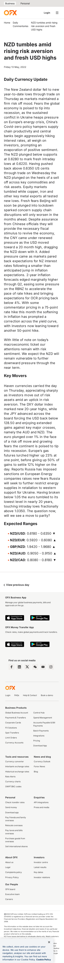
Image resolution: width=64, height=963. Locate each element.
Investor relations (42, 877)
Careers (9, 899)
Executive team (12, 894)
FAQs (16, 695)
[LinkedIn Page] (19, 667)
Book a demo (47, 695)
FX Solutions (11, 727)
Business (10, 3)
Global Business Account (16, 712)
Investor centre (41, 862)
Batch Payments (41, 730)
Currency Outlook (42, 761)
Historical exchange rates (17, 771)
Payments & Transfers (15, 717)
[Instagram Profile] (51, 667)
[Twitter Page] (27, 667)
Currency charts (13, 781)
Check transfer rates (14, 802)
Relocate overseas (13, 825)
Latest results (40, 867)
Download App (40, 745)
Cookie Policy (43, 959)
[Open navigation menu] (57, 13)
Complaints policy (13, 872)
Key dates (38, 872)
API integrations (41, 802)
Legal (7, 867)
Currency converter (14, 761)
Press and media (41, 807)
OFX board (10, 889)
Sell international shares (16, 846)
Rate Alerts (10, 776)
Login (47, 12)
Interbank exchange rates (17, 766)
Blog (36, 771)
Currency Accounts (14, 742)
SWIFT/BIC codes (13, 786)
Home (7, 22)
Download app (12, 812)
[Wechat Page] (35, 667)
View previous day (17, 584)
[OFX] (10, 12)
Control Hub (38, 712)
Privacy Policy (12, 877)
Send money (11, 807)
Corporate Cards (13, 722)
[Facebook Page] (11, 667)
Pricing (36, 740)
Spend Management (42, 717)
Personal (25, 3)
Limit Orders (11, 737)
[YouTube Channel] (43, 667)
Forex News (39, 766)
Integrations (38, 735)
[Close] (49, 942)
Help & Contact (30, 695)
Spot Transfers (12, 732)
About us (9, 862)
